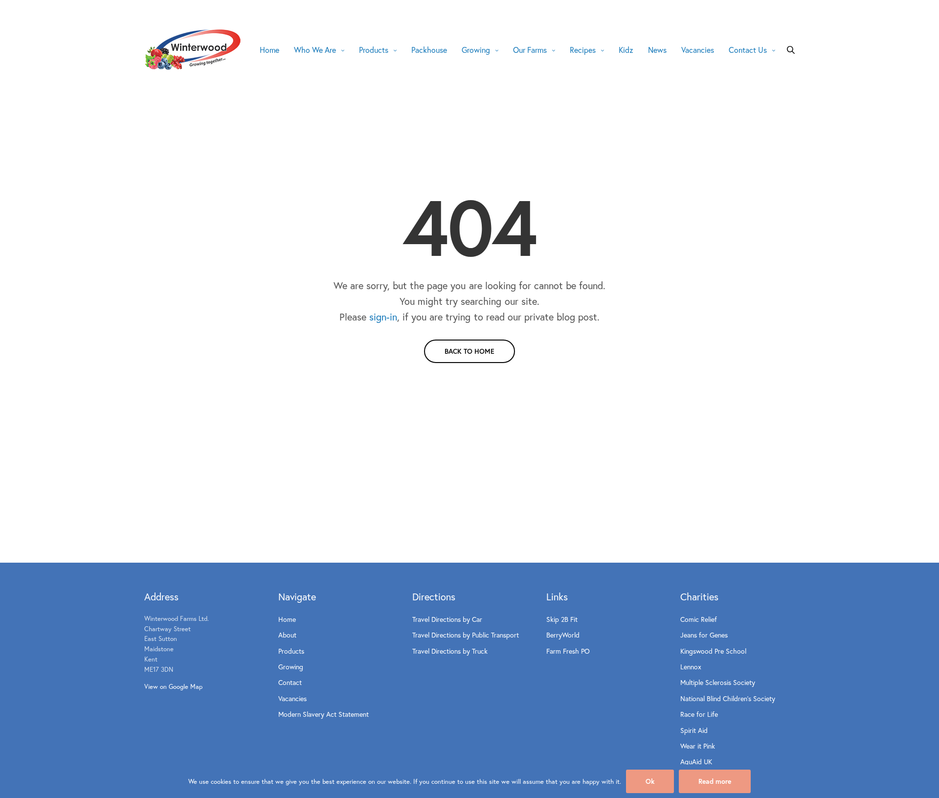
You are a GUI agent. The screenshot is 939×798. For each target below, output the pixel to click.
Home (269, 50)
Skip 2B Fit (562, 619)
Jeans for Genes (704, 634)
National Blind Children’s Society (727, 698)
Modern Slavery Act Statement (323, 714)
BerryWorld (563, 634)
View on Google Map (173, 687)
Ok (650, 781)
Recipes (583, 50)
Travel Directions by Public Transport (465, 634)
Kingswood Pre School (713, 651)
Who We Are (315, 50)
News (657, 50)
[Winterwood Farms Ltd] (193, 49)
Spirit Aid (694, 730)
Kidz (626, 50)
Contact (290, 682)
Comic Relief (698, 619)
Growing (476, 50)
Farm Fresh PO (568, 651)
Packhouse (429, 50)
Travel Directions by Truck (450, 651)
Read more (714, 781)
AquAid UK (696, 761)
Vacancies (697, 50)
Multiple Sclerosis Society (717, 682)
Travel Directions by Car (447, 619)
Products (373, 50)
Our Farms (530, 50)
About (287, 634)
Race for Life (699, 714)
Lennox (690, 666)
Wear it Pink (697, 746)
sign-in (383, 316)
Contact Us (748, 50)
